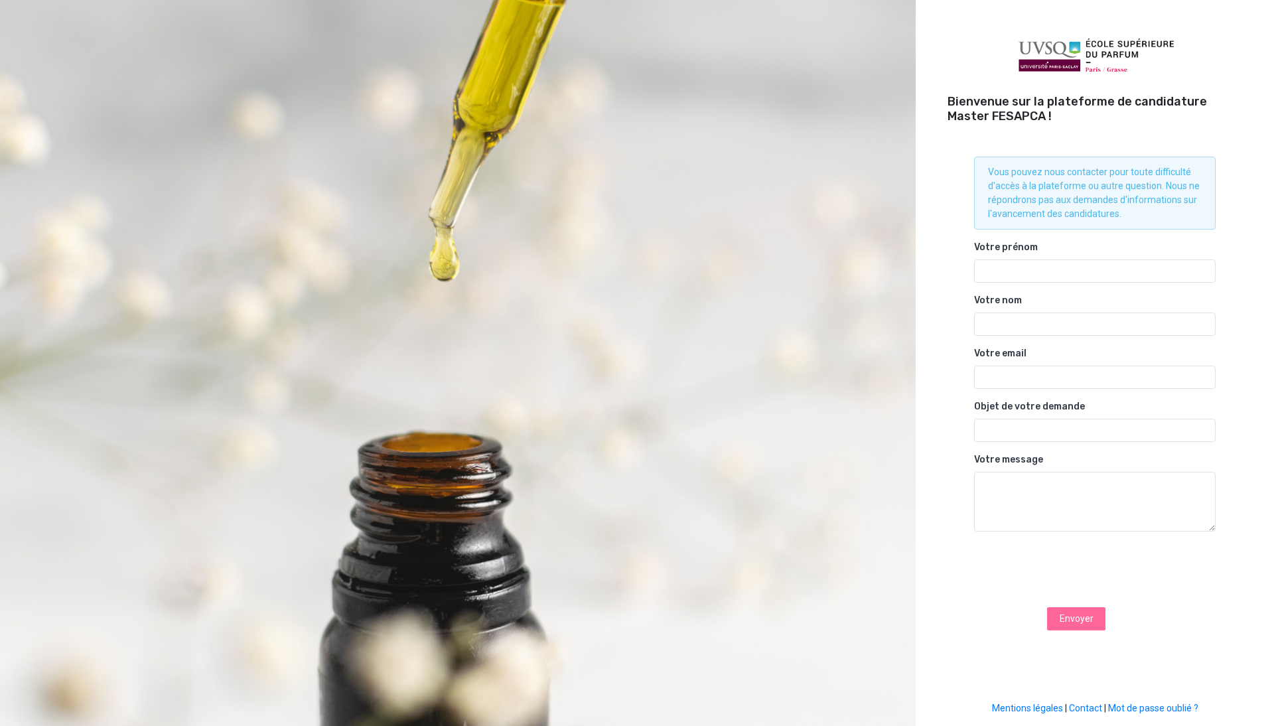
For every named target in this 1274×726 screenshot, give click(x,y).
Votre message (1008, 459)
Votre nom (998, 300)
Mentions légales (1027, 708)
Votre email (1000, 353)
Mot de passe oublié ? (1153, 708)
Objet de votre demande (1029, 406)
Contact (1085, 708)
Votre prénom (1006, 247)
